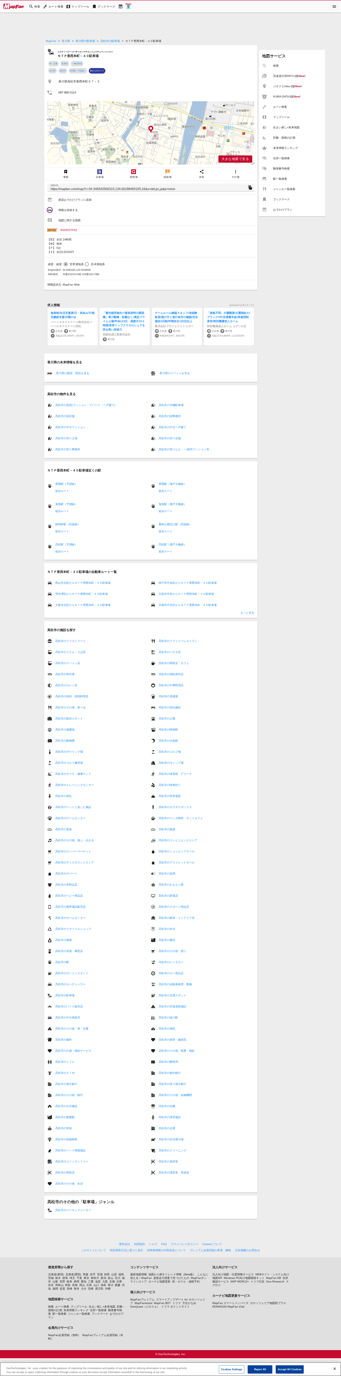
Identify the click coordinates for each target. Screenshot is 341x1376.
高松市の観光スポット (69, 718)
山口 (96, 1285)
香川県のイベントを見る (174, 373)
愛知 (83, 1281)
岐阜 (69, 1281)
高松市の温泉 (63, 829)
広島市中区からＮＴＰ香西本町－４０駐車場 (186, 593)
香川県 (66, 41)
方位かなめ (189, 1303)
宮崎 (91, 1288)
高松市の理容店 (65, 1172)
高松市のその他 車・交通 (71, 1028)
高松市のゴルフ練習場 (69, 762)
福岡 (55, 1288)
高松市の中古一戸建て (172, 427)
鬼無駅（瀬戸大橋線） (172, 504)
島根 (75, 1285)
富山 (110, 1277)
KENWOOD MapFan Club (228, 1306)
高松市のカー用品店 (171, 973)
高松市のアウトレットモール (177, 862)
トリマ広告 (257, 1281)
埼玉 (72, 1277)
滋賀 (98, 1281)
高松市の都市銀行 (170, 1072)
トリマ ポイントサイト (175, 1306)
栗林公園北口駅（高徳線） (175, 524)
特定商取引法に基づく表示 (126, 1250)
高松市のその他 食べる (70, 707)
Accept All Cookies (289, 1369)
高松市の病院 (167, 1028)
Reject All (260, 1369)
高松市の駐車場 (110, 41)
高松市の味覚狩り (170, 784)
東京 (86, 1277)
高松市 (63, 71)
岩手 (93, 1274)
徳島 (103, 1285)
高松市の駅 (62, 962)
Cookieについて (212, 1244)
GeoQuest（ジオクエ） (145, 1306)
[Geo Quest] (128, 6)
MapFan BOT (162, 1303)
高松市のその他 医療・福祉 (177, 1050)
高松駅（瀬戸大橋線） (172, 544)
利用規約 (139, 1244)
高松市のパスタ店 (170, 652)
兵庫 (119, 1281)
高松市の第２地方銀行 (172, 1083)
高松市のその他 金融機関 (175, 1095)
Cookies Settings (231, 1369)
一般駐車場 (77, 63)
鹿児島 (99, 1288)
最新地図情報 (138, 1274)
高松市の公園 (167, 718)
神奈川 (95, 1277)
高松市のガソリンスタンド (71, 973)
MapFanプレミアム (142, 1299)
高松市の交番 (167, 1106)
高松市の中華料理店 (171, 685)
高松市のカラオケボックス (175, 807)
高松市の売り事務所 (67, 449)
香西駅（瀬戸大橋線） (172, 483)
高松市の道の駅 (168, 1017)
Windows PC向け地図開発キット (244, 1277)
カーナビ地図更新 (159, 1281)
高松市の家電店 (168, 895)
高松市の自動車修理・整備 (175, 984)
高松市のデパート (66, 873)
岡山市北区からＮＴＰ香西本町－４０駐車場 (83, 582)
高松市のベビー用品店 (69, 895)
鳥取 (68, 1285)
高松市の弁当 (167, 928)
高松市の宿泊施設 (170, 707)
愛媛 (117, 1285)
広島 (89, 1285)
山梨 (55, 1281)
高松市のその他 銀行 (69, 1095)
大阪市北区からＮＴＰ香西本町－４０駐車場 (83, 605)
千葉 (79, 1277)
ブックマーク (100, 1313)
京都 (112, 1281)
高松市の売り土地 (66, 438)
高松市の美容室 (168, 1161)
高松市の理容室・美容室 (174, 1172)
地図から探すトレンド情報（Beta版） (172, 1274)
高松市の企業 (167, 1128)
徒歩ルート (62, 490)
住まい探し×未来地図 (102, 1306)
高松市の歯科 (63, 1039)
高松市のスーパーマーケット (73, 851)
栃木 (58, 1277)
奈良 (51, 1285)
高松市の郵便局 (168, 1061)
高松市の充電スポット (172, 995)
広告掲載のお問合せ (247, 1250)
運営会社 (124, 1244)
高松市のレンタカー (171, 962)
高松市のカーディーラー (70, 984)
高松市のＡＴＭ (65, 1072)
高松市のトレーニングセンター (74, 784)
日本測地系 (98, 264)
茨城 (51, 1277)
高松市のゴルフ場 (170, 751)
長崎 (69, 1288)
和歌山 (59, 1285)
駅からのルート (97, 71)
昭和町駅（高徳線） (67, 524)
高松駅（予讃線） (66, 544)
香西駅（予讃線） (78, 71)
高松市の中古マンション (70, 427)
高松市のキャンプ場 (171, 762)
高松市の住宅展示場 (171, 1139)
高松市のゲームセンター (70, 818)
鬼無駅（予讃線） (66, 504)
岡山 (82, 1285)
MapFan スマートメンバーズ (230, 1303)
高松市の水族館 (168, 740)
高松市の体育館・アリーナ (175, 773)
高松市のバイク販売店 (69, 1006)
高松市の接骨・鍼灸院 (172, 1039)
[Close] (334, 1368)
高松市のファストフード (70, 641)
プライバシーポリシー (184, 1244)
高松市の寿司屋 (65, 674)
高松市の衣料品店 (66, 884)
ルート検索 (62, 1306)
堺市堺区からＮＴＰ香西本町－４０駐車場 (81, 593)
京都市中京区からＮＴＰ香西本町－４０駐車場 (188, 605)
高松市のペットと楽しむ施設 (73, 807)
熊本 (76, 1288)
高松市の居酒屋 (168, 696)
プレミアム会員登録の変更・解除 (210, 1250)
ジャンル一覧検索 (79, 1313)
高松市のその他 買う (172, 951)
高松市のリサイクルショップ (73, 928)
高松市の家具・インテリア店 (177, 917)
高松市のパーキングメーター (73, 1210)
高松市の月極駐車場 (171, 405)
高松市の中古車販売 (67, 1017)
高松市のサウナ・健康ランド (73, 773)
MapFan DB (273, 1277)
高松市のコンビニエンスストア (178, 840)
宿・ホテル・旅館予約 (186, 1281)
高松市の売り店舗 (170, 438)
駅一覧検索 (59, 1313)
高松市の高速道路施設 (172, 1006)
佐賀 (62, 1288)
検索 (51, 1306)
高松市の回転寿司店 (171, 674)
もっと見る (247, 612)
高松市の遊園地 (65, 729)
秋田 (107, 1274)
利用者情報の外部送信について (166, 1250)
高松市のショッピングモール (177, 851)
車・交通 (53, 63)
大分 (83, 1288)
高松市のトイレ (65, 1061)
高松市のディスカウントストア (74, 862)
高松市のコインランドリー (71, 1161)
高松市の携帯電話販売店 (70, 906)
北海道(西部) (73, 1274)
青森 (85, 1274)
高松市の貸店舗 (65, 416)
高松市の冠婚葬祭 (66, 1139)
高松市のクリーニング (172, 1150)
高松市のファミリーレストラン (178, 641)
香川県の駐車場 (85, 41)
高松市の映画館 (168, 729)
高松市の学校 (63, 1128)
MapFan (51, 41)
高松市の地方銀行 (66, 1083)
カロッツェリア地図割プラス (268, 1303)
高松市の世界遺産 (170, 796)
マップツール (79, 1306)
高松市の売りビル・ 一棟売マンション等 (184, 449)
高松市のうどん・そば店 (70, 652)
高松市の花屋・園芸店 (69, 951)
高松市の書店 (167, 940)
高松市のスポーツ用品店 (174, 906)
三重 (91, 1281)
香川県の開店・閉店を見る (72, 373)
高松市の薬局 (167, 873)
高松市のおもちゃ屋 (171, 884)
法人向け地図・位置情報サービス (233, 1274)
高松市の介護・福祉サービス (73, 1050)
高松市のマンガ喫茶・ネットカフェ (181, 818)
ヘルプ (153, 1244)
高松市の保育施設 (170, 1117)
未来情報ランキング (76, 1310)
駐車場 (65, 63)
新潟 (103, 1277)
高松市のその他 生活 (69, 1183)
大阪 (105, 1281)
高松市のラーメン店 (67, 663)
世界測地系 (77, 264)
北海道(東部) (56, 1274)
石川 (117, 1277)
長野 (62, 1281)
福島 (121, 1274)
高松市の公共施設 (66, 1106)
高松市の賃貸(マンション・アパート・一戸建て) (85, 405)
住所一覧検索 (98, 1310)
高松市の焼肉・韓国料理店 (71, 696)
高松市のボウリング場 (69, 751)
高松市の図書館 (65, 1117)
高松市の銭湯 (167, 829)
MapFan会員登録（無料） (64, 1335)
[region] (150, 133)
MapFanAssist (143, 1303)
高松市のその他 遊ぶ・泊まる (74, 840)
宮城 (100, 1274)
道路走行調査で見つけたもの (171, 1277)
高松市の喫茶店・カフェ (174, 663)
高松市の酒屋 (63, 940)
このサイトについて (93, 1250)
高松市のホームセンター (70, 917)
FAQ (164, 1244)
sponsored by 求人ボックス (241, 305)
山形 (114, 1274)
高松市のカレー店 (66, 685)
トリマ (176, 1303)
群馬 (65, 1277)
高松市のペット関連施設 (70, 1150)
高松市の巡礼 (63, 796)
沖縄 (108, 1288)
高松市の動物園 (65, 740)
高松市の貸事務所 (170, 416)
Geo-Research (275, 1281)
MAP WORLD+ (239, 1281)
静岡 (76, 1281)
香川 (110, 1285)
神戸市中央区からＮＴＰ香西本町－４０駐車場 (188, 582)
